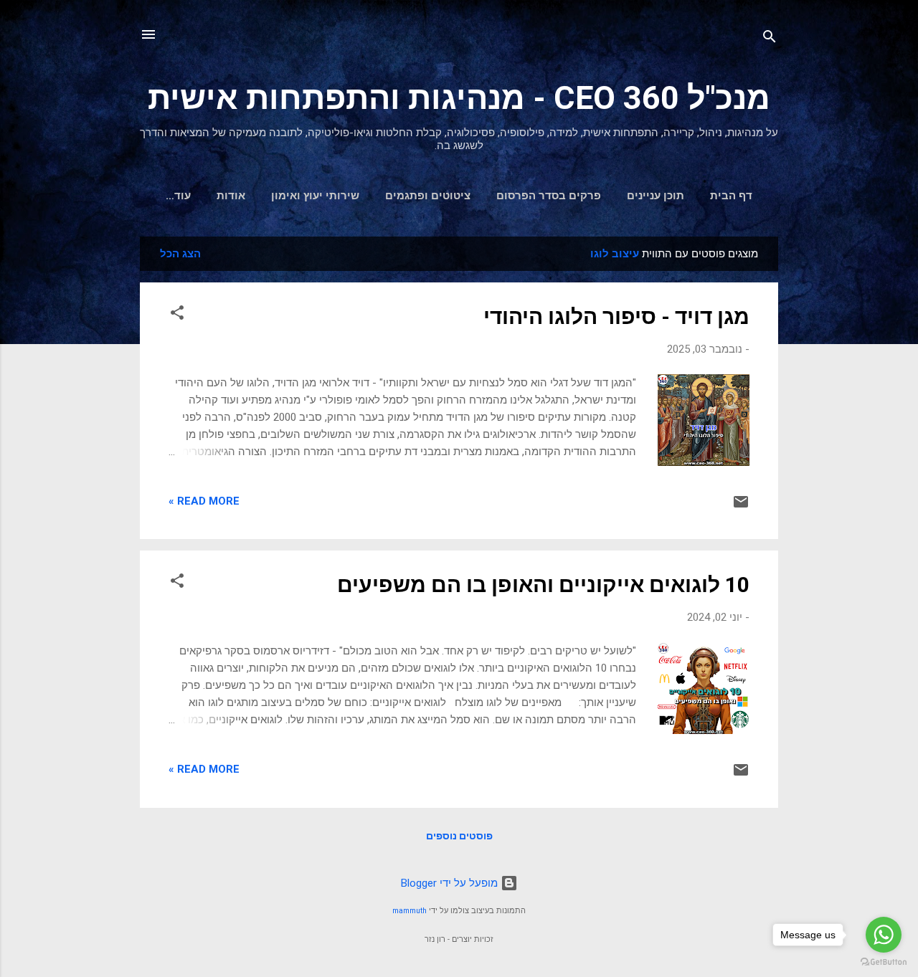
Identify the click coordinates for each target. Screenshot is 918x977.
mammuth (409, 910)
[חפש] (769, 39)
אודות (231, 195)
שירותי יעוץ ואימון (315, 195)
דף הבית (731, 195)
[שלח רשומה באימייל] (740, 506)
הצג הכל (180, 253)
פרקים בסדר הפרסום (548, 195)
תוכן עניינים (655, 195)
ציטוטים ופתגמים (427, 195)
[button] (177, 315)
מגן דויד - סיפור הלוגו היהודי (616, 316)
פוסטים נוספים (459, 836)
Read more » (204, 501)
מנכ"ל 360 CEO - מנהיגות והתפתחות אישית (459, 98)
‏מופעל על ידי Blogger (451, 883)
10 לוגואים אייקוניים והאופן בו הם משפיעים (543, 584)
